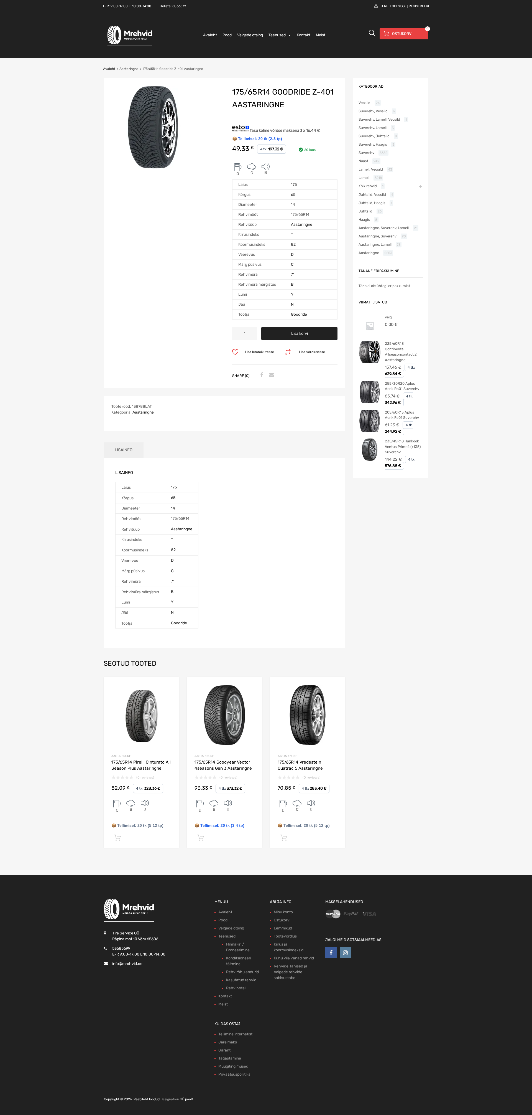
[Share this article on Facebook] (260, 375)
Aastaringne (129, 69)
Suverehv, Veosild (373, 111)
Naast (363, 161)
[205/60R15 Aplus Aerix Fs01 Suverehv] (370, 431)
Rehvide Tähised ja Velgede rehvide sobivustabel (290, 972)
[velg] (370, 335)
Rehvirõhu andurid (242, 972)
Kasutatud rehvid (241, 980)
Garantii (225, 1050)
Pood (227, 35)
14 (293, 204)
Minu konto (283, 912)
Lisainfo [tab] (123, 449)
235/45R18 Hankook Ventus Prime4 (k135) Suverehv (403, 446)
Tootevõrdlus (285, 936)
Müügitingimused (233, 1066)
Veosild (364, 103)
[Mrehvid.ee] (129, 46)
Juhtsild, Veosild (372, 194)
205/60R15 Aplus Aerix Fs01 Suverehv (402, 415)
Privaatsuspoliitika (234, 1074)
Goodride (299, 314)
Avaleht (210, 35)
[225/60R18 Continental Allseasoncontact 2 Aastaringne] (370, 362)
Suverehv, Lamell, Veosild (379, 119)
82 (293, 244)
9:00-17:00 (119, 6)
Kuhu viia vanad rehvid (294, 958)
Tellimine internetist (235, 1034)
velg (388, 317)
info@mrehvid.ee (127, 963)
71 (293, 274)
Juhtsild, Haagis (372, 203)
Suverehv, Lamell (373, 128)
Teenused (277, 35)
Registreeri (419, 6)
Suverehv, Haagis (373, 144)
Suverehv (366, 153)
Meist (320, 35)
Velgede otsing (250, 35)
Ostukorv (282, 920)
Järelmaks (227, 1042)
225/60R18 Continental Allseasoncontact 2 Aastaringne (401, 351)
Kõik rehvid (368, 186)
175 (294, 184)
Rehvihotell (236, 988)
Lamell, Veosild (371, 169)
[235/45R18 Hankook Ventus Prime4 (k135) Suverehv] (370, 459)
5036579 (179, 6)
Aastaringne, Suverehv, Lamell (384, 228)
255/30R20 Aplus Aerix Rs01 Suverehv (402, 386)
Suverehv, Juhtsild (374, 136)
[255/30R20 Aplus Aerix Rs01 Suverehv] (370, 402)
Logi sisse (398, 6)
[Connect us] (331, 952)
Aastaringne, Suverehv (378, 236)
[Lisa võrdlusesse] (170, 687)
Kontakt (303, 35)
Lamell (364, 178)
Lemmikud (283, 928)
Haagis (364, 219)
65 (293, 194)
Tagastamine (229, 1058)
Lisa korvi (299, 333)
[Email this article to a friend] (270, 375)
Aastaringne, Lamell (375, 244)
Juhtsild (365, 211)
